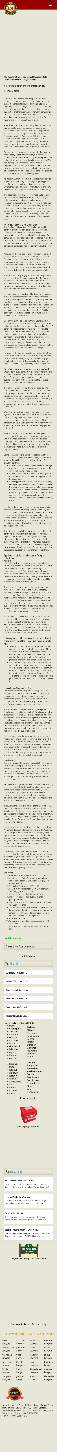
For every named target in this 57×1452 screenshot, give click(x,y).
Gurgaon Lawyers (6, 1378)
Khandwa (13, 1090)
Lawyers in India (29, 79)
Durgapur (32, 1033)
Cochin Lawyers (20, 1364)
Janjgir (30, 1041)
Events (21, 1405)
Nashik (12, 1078)
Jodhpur (13, 1055)
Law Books (21, 1407)
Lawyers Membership (20, 1258)
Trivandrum (33, 1083)
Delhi (11, 1025)
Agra (11, 1052)
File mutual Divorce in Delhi (35, 77)
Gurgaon (13, 1037)
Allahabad (14, 1031)
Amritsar (13, 1058)
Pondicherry (33, 1080)
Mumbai (13, 1063)
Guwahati (31, 1047)
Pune (11, 1066)
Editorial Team (33, 1405)
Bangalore (32, 1065)
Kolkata (31, 1027)
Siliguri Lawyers (48, 1349)
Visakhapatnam (35, 1071)
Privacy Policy (47, 1405)
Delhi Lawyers (6, 1342)
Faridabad (14, 1040)
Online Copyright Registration (28, 1126)
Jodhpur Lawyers (20, 1378)
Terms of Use (8, 1407)
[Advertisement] (28, 45)
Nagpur (13, 1069)
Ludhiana (31, 1053)
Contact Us (43, 1407)
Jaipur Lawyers (48, 1356)
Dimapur (31, 1044)
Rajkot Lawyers (20, 1371)
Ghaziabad (14, 1046)
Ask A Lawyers (28, 956)
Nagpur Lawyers (34, 1356)
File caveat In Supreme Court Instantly (28, 1324)
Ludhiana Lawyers (48, 1364)
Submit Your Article (29, 1098)
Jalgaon (13, 1075)
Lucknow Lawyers (6, 1364)
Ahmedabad (15, 1081)
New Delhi (32, 1050)
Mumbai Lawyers (34, 1342)
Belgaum (13, 1072)
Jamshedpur (33, 1035)
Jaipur (30, 1056)
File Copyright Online (13, 77)
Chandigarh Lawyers (8, 1349)
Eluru (29, 1086)
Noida (12, 1043)
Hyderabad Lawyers (49, 1378)
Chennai (31, 1062)
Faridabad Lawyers (21, 1342)
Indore (12, 1087)
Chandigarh (15, 1028)
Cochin (30, 1074)
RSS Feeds (32, 1407)
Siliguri (30, 1030)
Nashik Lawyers (34, 1364)
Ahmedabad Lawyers (35, 1371)
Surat (12, 1084)
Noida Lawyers (6, 1371)
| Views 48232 (13, 91)
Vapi (29, 1088)
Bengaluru (32, 1091)
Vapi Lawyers (20, 1356)
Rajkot (12, 1093)
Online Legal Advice (12, 79)
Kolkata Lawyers (48, 1342)
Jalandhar (14, 1049)
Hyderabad (32, 1068)
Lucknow (13, 1034)
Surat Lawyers (34, 1378)
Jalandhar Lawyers (21, 1349)
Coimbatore (33, 1077)
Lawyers (13, 1405)
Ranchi (30, 1038)
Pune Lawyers (34, 1349)
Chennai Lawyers (48, 1371)
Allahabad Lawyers (7, 1356)
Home (4, 1405)
